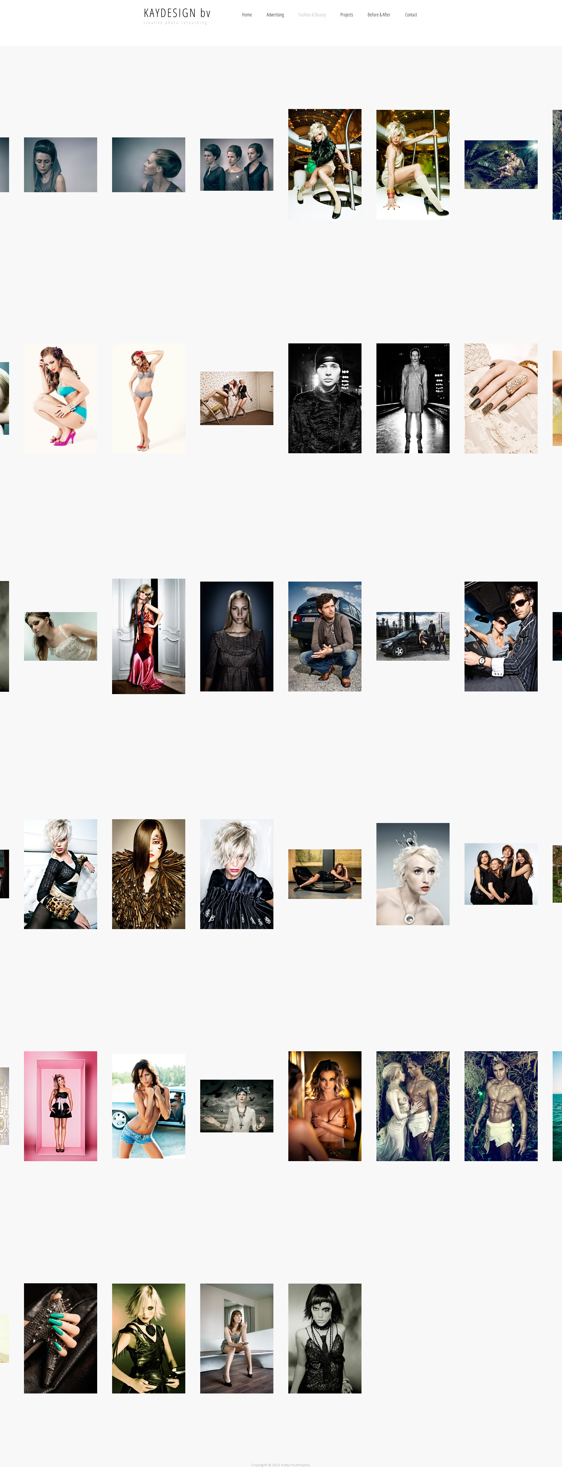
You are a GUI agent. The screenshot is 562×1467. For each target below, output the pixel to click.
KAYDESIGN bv (177, 12)
